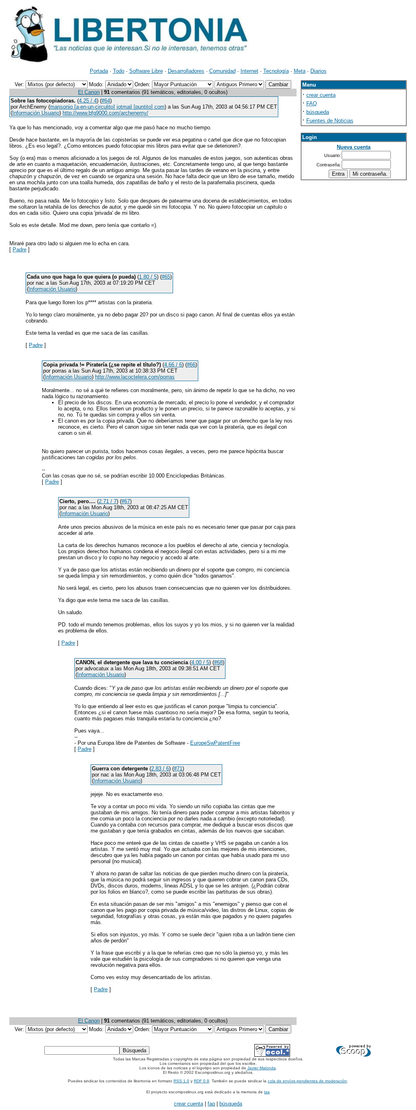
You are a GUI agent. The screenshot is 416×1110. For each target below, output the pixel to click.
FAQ (311, 103)
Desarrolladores (186, 71)
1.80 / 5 (148, 277)
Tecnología (276, 71)
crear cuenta (321, 95)
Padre (19, 249)
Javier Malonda (261, 1068)
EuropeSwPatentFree (215, 743)
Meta (300, 71)
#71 (178, 768)
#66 (191, 365)
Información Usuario (35, 113)
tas (267, 1092)
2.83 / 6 (160, 768)
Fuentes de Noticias (329, 121)
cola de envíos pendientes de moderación (307, 1081)
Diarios (318, 71)
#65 (166, 277)
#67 (125, 501)
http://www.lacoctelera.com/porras (135, 377)
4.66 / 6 (173, 365)
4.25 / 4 (88, 101)
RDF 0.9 (201, 1081)
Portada (99, 71)
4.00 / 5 (200, 662)
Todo (118, 71)
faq (211, 1104)
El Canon (89, 92)
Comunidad (222, 71)
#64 (106, 101)
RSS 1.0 (181, 1081)
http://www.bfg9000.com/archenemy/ (105, 113)
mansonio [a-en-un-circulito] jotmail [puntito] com (107, 107)
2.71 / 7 (108, 501)
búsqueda (317, 112)
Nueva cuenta (353, 147)
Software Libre (146, 71)
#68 (218, 662)
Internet (249, 71)
